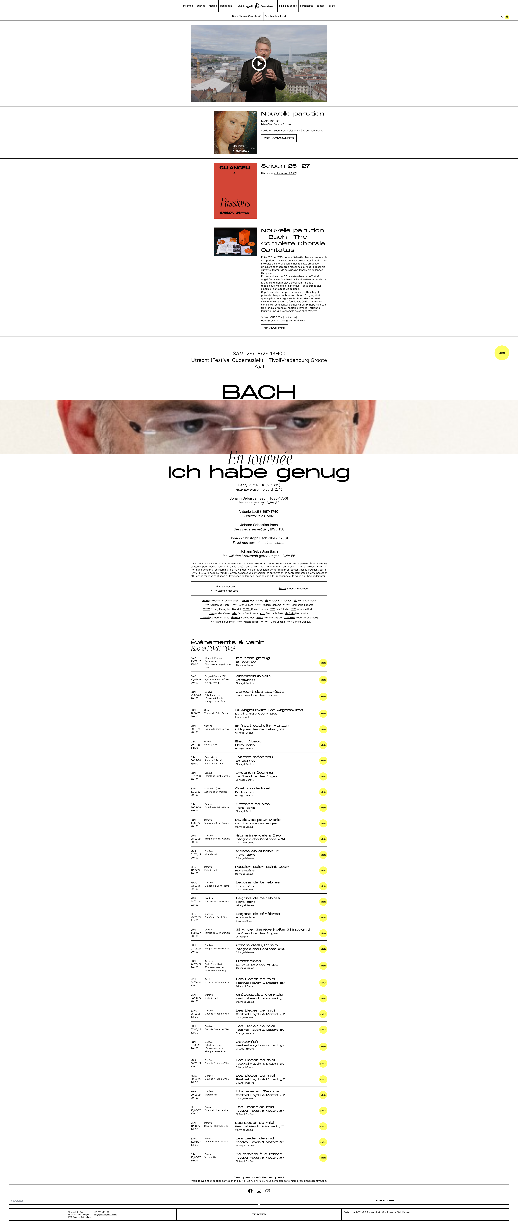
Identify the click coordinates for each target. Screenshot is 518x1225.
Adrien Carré (219, 613)
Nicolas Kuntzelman (278, 600)
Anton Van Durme (245, 613)
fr (507, 17)
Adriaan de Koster (217, 604)
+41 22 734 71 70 (101, 1212)
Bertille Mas (242, 617)
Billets (502, 352)
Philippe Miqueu (269, 617)
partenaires (306, 5)
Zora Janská (273, 621)
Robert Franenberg (301, 617)
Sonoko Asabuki (299, 621)
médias (213, 5)
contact (321, 5)
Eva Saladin (279, 609)
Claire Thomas (255, 609)
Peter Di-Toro (243, 604)
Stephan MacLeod (275, 16)
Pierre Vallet (297, 613)
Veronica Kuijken (303, 609)
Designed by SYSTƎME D (355, 1212)
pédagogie (226, 5)
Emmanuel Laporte (298, 604)
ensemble (188, 5)
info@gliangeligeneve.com (312, 1180)
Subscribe (384, 1200)
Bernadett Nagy (305, 600)
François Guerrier (221, 621)
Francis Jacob (248, 621)
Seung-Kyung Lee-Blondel (222, 609)
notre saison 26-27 (285, 173)
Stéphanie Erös (271, 613)
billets (332, 5)
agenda (201, 5)
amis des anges (288, 5)
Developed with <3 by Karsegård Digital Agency (388, 1212)
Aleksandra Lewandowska (221, 600)
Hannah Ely (252, 600)
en (502, 17)
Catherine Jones (214, 617)
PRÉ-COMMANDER (279, 138)
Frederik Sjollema (268, 604)
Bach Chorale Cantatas (245, 16)
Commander (274, 328)
